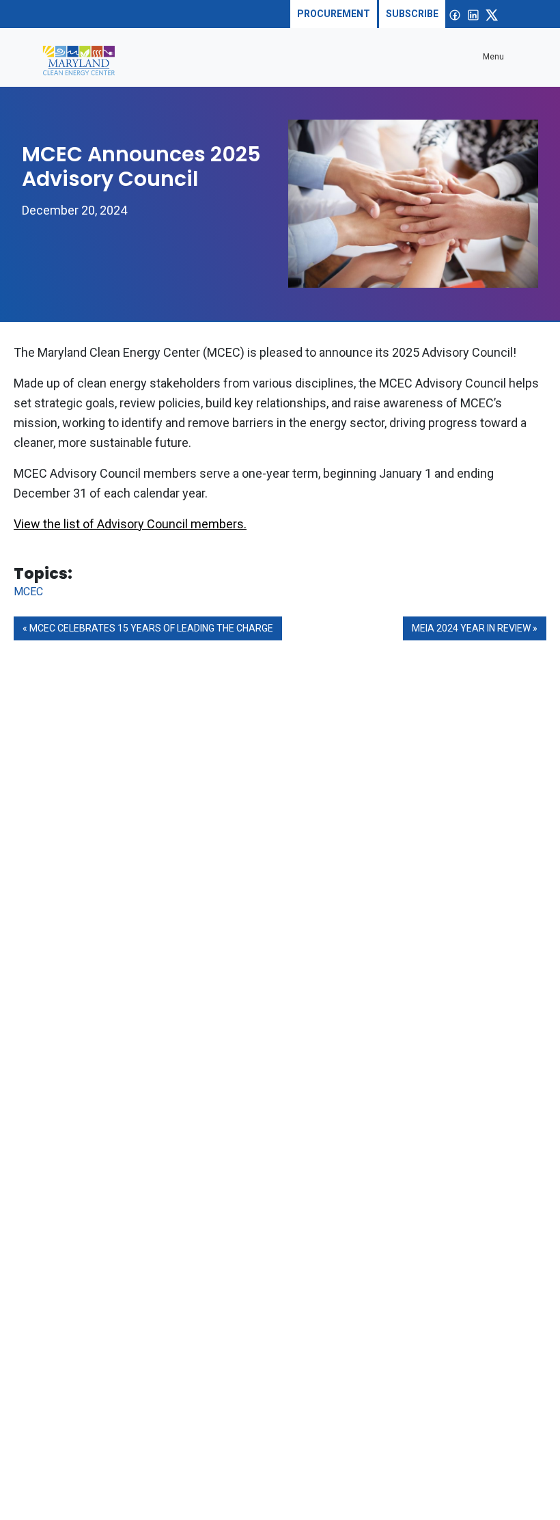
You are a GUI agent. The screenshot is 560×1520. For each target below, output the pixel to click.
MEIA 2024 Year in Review (471, 628)
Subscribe (412, 13)
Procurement (333, 13)
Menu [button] (493, 57)
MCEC (28, 591)
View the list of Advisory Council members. (130, 524)
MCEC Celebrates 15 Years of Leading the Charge (151, 628)
